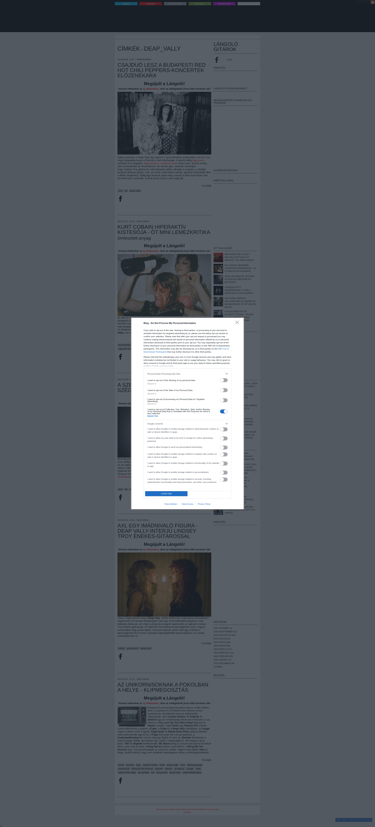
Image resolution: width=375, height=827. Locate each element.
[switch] (224, 380)
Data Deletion (171, 504)
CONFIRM (166, 494)
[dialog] (187, 413)
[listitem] (187, 373)
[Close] (238, 323)
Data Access (187, 504)
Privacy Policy (204, 504)
